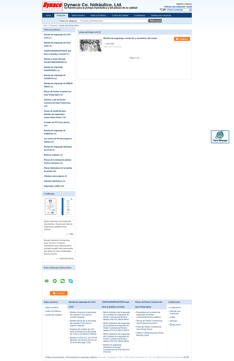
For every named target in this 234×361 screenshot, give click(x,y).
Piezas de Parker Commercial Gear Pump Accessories (149, 322)
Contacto (183, 39)
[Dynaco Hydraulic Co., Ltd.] (190, 9)
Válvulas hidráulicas (53, 181)
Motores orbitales (52, 155)
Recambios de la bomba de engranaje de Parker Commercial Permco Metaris (148, 314)
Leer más (110, 44)
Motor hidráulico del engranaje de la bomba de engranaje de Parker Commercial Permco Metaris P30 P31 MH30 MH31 (116, 316)
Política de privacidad (54, 357)
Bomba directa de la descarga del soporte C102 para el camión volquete (83, 323)
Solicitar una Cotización (175, 312)
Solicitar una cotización (174, 7)
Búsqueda (156, 21)
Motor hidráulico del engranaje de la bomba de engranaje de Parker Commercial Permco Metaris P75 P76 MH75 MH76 (116, 326)
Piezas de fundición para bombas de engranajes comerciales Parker (55, 114)
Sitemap (173, 321)
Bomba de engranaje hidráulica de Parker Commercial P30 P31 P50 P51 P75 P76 (116, 348)
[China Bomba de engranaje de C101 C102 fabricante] (53, 6)
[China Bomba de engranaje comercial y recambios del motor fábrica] (90, 45)
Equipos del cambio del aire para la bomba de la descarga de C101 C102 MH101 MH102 (83, 331)
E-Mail (172, 317)
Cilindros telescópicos (54, 176)
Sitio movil (176, 325)
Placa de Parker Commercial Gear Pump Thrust (148, 328)
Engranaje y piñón (52, 186)
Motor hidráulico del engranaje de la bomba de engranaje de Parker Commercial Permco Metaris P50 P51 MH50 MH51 (116, 337)
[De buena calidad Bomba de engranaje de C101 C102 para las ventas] (50, 214)
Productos (61, 15)
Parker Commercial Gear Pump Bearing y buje (149, 334)
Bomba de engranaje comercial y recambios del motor (130, 38)
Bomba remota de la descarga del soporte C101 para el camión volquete (83, 314)
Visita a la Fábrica (98, 15)
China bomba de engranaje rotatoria (81, 357)
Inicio (48, 15)
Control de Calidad (120, 15)
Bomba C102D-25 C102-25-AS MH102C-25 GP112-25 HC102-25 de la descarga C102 (83, 340)
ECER (186, 357)
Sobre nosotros (78, 15)
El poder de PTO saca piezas (57, 122)
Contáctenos (139, 15)
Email (189, 7)
